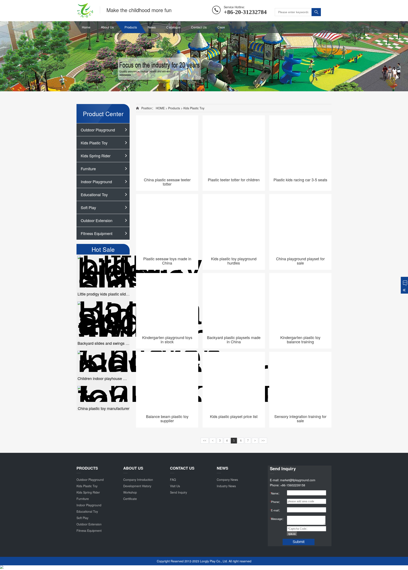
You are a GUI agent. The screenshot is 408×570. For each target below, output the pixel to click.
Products (131, 27)
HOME (160, 108)
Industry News (226, 486)
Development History (137, 486)
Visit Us (175, 486)
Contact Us (199, 27)
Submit (299, 542)
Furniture (88, 168)
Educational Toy (94, 194)
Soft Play (88, 207)
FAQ (173, 479)
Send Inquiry (178, 492)
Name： (275, 493)
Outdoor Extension (96, 220)
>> (263, 440)
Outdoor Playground (98, 129)
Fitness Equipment (96, 233)
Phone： (276, 502)
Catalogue (173, 27)
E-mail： (276, 510)
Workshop (130, 492)
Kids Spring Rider (95, 155)
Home (86, 27)
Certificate (130, 499)
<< (204, 440)
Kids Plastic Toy (94, 142)
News (152, 27)
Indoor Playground (96, 181)
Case (221, 27)
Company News (227, 479)
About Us (107, 27)
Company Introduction (138, 479)
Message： (277, 519)
